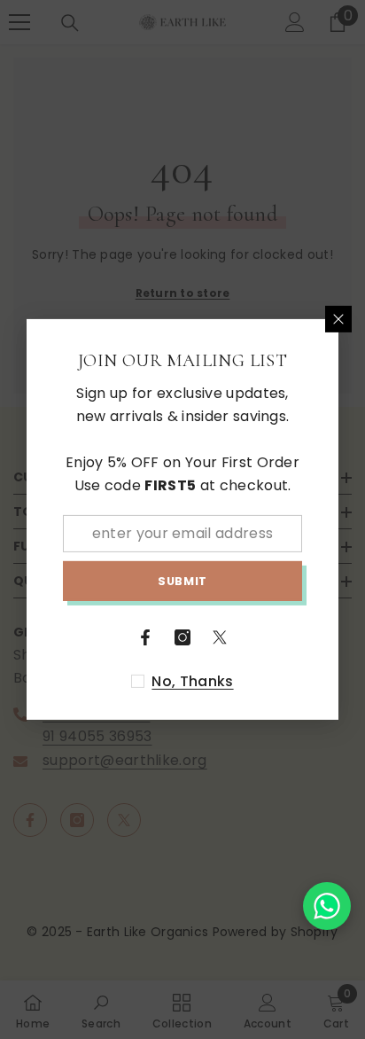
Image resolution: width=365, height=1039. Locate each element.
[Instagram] (182, 637)
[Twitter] (219, 637)
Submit (182, 581)
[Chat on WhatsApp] (327, 906)
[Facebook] (145, 637)
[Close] (338, 319)
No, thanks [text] (192, 681)
